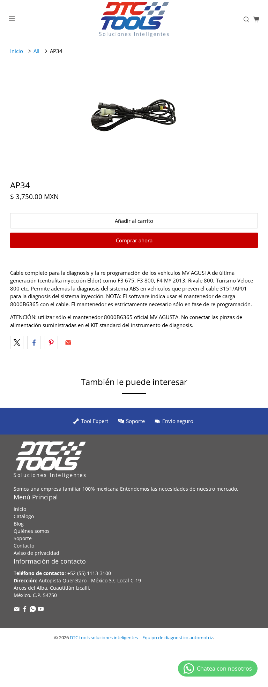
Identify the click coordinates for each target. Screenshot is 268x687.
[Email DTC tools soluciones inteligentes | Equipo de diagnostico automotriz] (17, 610)
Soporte (23, 538)
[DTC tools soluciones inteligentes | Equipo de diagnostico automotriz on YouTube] (41, 610)
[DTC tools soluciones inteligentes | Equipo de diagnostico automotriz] (134, 19)
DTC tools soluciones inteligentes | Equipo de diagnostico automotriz (141, 638)
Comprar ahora (134, 240)
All (36, 51)
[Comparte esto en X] (16, 342)
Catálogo (24, 516)
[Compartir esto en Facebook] (33, 342)
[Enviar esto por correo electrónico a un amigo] (68, 342)
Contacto (24, 545)
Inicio (16, 51)
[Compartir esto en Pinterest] (51, 342)
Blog (19, 523)
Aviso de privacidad (36, 553)
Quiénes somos (32, 531)
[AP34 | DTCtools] (134, 114)
